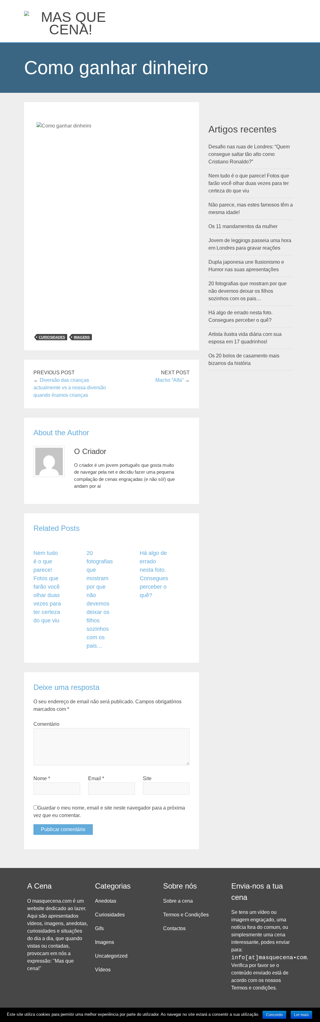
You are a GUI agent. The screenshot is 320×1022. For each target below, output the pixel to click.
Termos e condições (253, 987)
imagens (82, 337)
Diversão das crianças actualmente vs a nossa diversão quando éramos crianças (69, 387)
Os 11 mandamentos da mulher (243, 226)
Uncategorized (111, 956)
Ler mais (301, 1015)
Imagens (104, 942)
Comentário (46, 724)
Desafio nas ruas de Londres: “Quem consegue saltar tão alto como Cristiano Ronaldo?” (249, 154)
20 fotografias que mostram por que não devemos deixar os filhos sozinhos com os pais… (247, 291)
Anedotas (105, 901)
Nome (41, 778)
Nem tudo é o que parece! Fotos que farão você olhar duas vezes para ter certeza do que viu (47, 587)
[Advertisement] (111, 283)
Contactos (174, 928)
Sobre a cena (178, 901)
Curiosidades (110, 914)
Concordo (274, 1015)
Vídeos (103, 969)
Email (96, 778)
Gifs (99, 928)
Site (147, 778)
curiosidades (52, 337)
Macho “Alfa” (169, 380)
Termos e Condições (186, 914)
